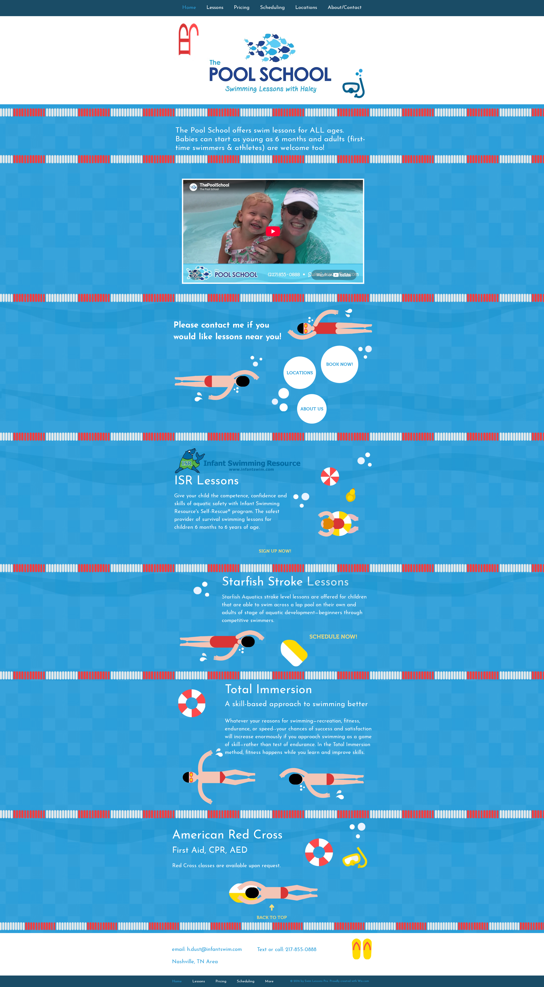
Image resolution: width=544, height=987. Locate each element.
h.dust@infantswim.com (214, 949)
